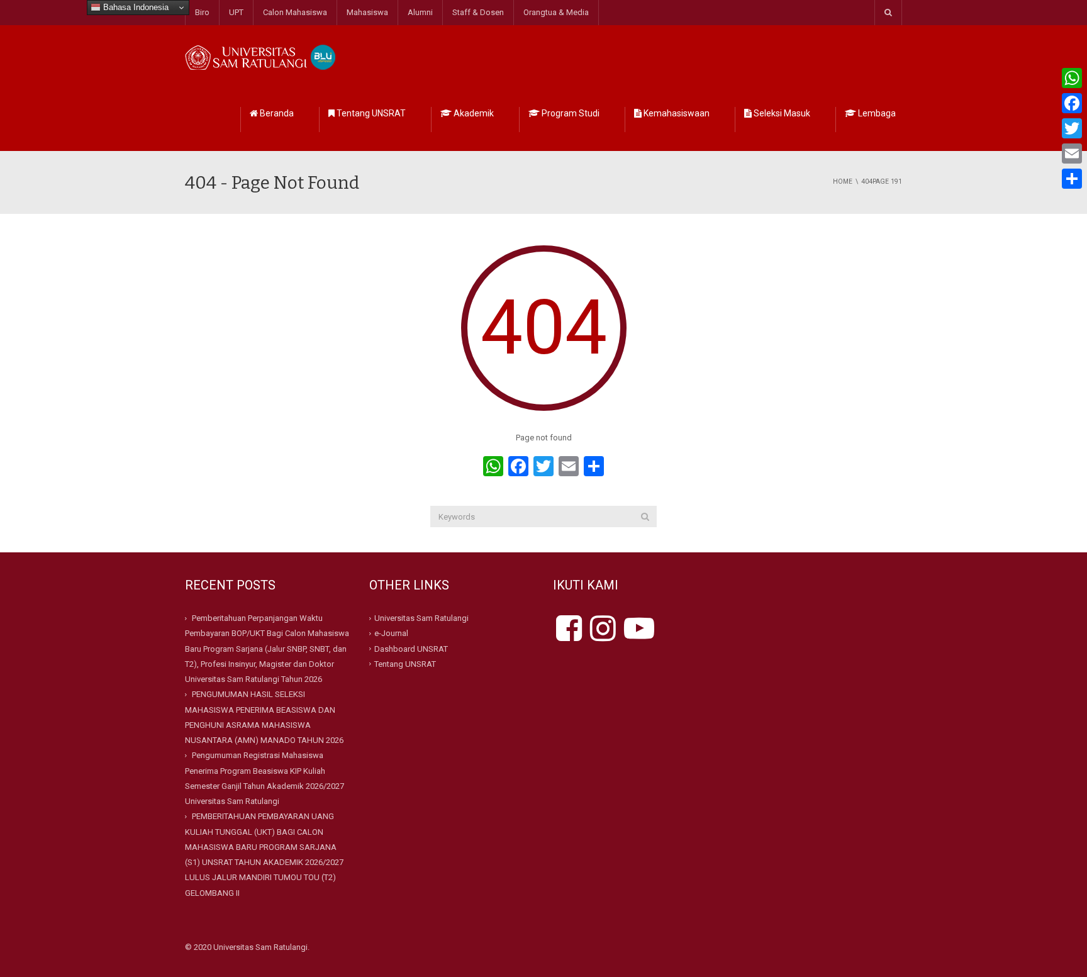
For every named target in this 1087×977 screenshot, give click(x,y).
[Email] (1071, 153)
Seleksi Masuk (781, 113)
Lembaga (876, 113)
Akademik (473, 113)
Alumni (420, 12)
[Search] (645, 516)
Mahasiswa (367, 12)
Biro (202, 12)
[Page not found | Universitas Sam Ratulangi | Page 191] (262, 56)
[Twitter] (1071, 128)
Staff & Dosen (478, 12)
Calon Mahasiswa (295, 12)
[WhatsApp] (1071, 78)
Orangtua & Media (556, 12)
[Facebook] (1071, 103)
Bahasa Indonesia (135, 7)
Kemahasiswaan (676, 113)
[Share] (1071, 178)
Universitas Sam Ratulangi (421, 618)
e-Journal (391, 633)
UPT (236, 12)
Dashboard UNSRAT (411, 648)
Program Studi (569, 113)
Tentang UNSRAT (370, 113)
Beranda (276, 113)
